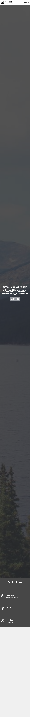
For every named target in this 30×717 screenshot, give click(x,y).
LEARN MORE (15, 299)
